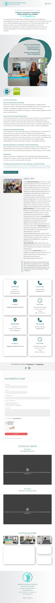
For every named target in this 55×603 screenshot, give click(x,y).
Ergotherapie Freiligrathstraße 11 (12, 402)
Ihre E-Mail (7, 384)
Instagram (40, 364)
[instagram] (29, 368)
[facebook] (25, 368)
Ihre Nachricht (8, 408)
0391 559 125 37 (40, 328)
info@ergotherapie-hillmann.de (15, 307)
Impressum (24, 597)
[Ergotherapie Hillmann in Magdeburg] (15, 3)
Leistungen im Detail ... (11, 172)
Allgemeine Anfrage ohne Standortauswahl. (14, 405)
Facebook (30, 364)
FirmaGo (29, 599)
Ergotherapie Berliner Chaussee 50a (13, 404)
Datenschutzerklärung (17, 418)
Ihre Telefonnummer (9, 395)
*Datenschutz (30, 597)
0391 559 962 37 (40, 291)
